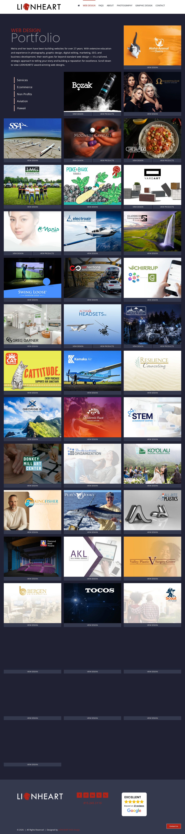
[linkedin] (92, 795)
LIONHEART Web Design (69, 829)
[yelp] (99, 795)
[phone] (105, 795)
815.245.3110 (92, 803)
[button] (134, 804)
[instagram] (86, 795)
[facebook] (79, 795)
